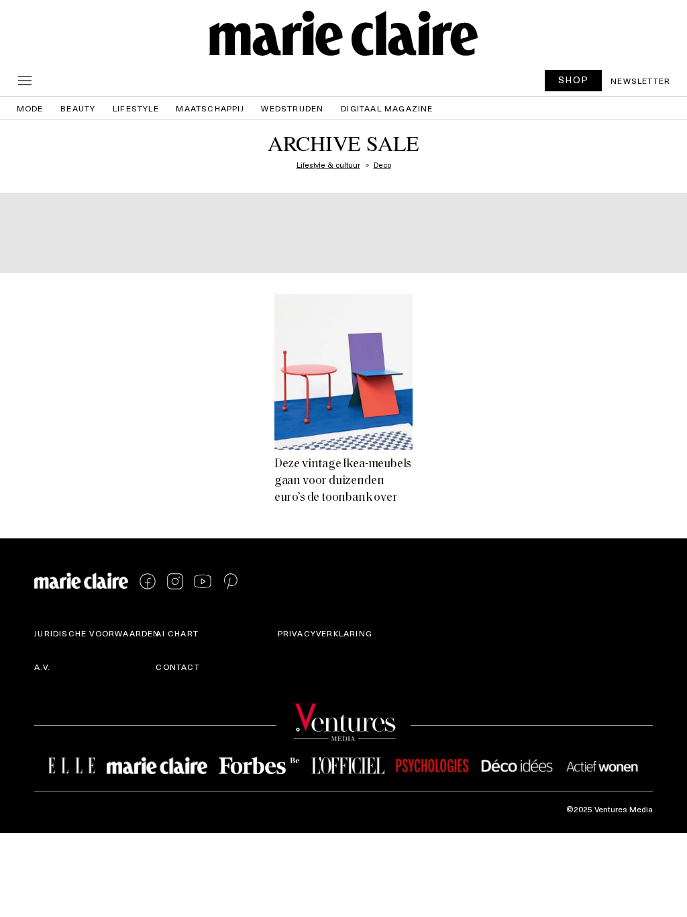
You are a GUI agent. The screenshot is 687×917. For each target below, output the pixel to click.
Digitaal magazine (387, 108)
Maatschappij (210, 108)
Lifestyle (136, 108)
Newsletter (640, 81)
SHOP (573, 80)
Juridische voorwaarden (97, 633)
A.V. (42, 667)
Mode (30, 108)
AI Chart (177, 633)
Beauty (77, 108)
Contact (177, 667)
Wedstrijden (292, 108)
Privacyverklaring (325, 633)
